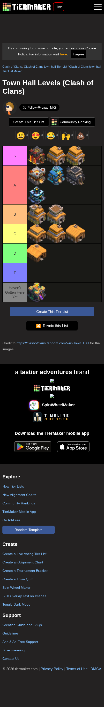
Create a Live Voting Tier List (24, 554)
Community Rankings (18, 503)
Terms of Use (77, 669)
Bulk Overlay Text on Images (24, 596)
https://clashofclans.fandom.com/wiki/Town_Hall (52, 343)
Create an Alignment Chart (22, 562)
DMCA (95, 669)
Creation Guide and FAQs (22, 625)
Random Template (29, 530)
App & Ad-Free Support (20, 642)
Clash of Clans (12, 66)
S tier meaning (13, 650)
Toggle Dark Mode (16, 604)
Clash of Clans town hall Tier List (45, 66)
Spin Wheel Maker (16, 587)
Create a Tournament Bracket (25, 571)
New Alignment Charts (19, 495)
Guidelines (10, 633)
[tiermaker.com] (26, 6)
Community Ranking (75, 122)
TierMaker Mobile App (19, 512)
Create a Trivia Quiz (17, 579)
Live (58, 7)
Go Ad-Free (11, 520)
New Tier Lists (13, 486)
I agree (78, 54)
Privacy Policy (52, 669)
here (63, 54)
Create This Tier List (28, 122)
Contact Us (10, 659)
